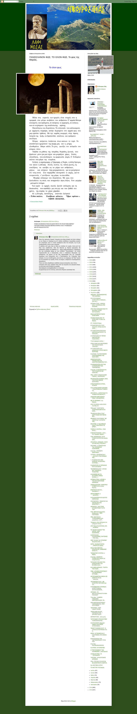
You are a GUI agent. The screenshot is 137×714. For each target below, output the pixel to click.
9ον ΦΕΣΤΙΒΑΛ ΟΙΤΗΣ (96, 665)
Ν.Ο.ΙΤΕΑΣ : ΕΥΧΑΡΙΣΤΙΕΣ (98, 647)
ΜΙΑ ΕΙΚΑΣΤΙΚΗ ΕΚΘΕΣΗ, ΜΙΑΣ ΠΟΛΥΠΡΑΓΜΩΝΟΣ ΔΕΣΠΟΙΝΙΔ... (99, 380)
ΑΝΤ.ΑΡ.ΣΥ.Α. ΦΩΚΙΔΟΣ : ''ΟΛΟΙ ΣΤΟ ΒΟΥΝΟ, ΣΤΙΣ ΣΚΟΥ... (99, 442)
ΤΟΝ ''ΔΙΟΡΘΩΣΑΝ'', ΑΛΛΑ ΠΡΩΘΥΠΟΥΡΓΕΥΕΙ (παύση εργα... (99, 438)
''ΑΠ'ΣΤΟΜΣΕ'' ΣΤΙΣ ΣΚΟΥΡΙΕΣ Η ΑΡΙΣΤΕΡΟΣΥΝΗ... (99, 619)
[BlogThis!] (61, 211)
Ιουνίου (93, 673)
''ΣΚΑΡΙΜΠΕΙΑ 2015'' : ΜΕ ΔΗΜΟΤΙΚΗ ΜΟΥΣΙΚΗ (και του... (98, 583)
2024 (90, 260)
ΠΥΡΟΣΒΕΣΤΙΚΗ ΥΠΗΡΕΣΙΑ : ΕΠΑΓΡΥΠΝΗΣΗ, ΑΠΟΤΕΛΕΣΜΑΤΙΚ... (99, 588)
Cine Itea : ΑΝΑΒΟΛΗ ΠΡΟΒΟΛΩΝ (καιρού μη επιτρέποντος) (98, 558)
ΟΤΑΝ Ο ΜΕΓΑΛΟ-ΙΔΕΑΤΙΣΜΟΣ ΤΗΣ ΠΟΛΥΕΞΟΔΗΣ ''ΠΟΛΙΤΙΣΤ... (99, 345)
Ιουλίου (93, 670)
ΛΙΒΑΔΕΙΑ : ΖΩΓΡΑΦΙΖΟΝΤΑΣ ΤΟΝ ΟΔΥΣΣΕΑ (99, 295)
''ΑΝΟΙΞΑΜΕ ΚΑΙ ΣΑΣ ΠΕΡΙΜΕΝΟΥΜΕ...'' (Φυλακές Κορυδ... (96, 613)
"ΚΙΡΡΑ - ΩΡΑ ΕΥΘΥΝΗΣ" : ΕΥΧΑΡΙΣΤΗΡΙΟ (101, 212)
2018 (90, 274)
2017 (90, 276)
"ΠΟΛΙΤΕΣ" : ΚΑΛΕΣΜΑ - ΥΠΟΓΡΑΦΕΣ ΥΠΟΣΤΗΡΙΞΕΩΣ (102, 104)
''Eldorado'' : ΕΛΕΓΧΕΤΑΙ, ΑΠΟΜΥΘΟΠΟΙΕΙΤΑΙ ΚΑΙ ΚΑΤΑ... (98, 409)
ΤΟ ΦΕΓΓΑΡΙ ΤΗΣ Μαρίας (97, 667)
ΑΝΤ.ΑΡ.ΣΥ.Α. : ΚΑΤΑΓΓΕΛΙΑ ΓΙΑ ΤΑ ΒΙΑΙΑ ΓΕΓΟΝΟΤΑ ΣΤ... (99, 393)
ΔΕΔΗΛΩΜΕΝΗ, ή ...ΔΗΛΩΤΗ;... (95, 494)
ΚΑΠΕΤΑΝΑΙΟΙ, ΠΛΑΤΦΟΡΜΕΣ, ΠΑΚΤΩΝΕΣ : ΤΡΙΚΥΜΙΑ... (99, 536)
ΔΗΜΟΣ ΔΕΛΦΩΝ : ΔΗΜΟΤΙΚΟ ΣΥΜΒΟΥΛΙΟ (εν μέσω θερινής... (99, 486)
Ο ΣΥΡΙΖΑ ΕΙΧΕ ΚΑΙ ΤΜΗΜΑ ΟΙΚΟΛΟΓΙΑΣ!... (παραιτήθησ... (98, 337)
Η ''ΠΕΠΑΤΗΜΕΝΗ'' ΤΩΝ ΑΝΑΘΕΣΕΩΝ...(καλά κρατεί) (99, 650)
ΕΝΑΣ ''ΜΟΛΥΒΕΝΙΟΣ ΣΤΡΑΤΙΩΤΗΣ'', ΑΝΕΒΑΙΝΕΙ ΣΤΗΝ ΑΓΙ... (98, 549)
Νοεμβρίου (94, 285)
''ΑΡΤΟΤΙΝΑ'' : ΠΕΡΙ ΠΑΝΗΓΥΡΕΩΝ (96, 608)
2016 (90, 279)
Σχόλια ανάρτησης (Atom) (43, 309)
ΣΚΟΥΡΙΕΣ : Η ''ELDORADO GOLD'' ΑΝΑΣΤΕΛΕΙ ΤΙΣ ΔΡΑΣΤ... (98, 425)
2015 (90, 281)
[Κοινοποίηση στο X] (63, 211)
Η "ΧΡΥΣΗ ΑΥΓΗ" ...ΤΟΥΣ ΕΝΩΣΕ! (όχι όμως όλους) (102, 195)
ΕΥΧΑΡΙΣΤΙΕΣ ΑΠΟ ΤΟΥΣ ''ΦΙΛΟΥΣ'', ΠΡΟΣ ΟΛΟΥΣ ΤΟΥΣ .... (98, 327)
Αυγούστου (94, 292)
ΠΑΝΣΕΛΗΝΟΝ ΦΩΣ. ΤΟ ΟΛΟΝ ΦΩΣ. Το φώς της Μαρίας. (98, 319)
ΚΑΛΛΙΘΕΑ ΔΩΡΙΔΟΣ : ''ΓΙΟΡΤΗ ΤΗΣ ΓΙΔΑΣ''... (99, 568)
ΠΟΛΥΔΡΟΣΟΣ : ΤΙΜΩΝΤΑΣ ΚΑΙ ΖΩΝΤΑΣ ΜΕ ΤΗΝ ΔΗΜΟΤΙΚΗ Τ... (99, 503)
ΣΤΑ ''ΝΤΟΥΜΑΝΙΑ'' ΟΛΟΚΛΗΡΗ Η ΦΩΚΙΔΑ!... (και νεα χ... (98, 300)
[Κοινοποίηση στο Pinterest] (66, 211)
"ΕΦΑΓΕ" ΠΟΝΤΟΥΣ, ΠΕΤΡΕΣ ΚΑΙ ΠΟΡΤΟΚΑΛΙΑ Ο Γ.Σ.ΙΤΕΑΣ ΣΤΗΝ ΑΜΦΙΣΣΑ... (101, 180)
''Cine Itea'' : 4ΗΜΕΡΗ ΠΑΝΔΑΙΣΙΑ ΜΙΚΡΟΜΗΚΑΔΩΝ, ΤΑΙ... (98, 599)
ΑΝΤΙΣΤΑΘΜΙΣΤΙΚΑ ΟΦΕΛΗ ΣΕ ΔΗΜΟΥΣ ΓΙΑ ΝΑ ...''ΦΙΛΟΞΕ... (99, 578)
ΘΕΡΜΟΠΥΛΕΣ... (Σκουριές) (98, 617)
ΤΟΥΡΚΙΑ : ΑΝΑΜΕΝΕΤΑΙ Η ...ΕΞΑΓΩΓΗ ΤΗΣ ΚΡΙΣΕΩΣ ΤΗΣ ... (99, 456)
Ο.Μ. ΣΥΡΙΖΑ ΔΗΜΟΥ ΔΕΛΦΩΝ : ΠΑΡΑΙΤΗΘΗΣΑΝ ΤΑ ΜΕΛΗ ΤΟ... (99, 389)
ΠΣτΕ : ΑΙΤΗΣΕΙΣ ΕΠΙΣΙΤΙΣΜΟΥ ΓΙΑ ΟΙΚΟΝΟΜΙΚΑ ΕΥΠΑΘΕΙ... (99, 573)
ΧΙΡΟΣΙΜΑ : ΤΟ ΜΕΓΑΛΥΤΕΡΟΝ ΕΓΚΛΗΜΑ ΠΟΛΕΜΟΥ (99, 593)
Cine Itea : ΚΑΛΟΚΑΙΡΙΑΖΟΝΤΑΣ (97, 644)
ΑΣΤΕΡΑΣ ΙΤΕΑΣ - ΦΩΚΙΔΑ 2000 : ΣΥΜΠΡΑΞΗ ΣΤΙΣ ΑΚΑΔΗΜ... (98, 305)
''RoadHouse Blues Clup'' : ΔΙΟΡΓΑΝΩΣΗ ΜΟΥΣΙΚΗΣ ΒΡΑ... (98, 415)
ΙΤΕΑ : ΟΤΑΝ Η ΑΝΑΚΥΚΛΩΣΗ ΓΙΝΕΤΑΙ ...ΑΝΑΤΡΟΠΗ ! (99, 375)
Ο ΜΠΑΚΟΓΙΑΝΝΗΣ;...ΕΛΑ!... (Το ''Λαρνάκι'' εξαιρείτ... (98, 433)
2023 (90, 262)
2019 (90, 272)
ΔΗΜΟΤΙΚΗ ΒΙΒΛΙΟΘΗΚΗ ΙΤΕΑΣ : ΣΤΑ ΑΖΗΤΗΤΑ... (98, 397)
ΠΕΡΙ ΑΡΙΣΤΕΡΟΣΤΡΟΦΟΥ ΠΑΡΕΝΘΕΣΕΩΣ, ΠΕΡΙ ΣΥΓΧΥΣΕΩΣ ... (98, 604)
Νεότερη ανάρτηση (35, 306)
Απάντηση (37, 229)
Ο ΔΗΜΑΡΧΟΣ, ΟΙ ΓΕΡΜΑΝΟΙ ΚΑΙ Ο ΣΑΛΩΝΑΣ (99, 466)
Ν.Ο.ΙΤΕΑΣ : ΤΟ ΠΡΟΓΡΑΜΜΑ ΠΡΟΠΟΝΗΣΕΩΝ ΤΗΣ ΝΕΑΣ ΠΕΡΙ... (99, 355)
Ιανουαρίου (94, 684)
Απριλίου (93, 677)
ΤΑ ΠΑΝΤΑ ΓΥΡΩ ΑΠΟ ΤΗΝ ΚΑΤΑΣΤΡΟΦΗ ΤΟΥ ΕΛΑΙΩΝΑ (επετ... (98, 563)
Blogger (74, 701)
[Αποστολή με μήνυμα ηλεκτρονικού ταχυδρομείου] (59, 211)
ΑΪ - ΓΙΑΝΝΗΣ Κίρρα (96, 323)
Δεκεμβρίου (94, 283)
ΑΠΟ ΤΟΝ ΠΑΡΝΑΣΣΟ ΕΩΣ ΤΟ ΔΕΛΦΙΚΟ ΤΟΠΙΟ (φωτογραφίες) (99, 310)
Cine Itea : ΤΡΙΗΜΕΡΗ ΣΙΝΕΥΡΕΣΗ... (97, 451)
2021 (90, 267)
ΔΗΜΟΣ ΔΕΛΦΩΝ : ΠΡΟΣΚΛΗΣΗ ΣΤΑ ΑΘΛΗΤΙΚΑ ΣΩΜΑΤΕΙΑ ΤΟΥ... (99, 361)
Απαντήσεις (39, 233)
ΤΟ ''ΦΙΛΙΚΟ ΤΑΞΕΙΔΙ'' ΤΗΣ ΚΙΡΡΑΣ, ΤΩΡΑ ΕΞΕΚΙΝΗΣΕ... (98, 531)
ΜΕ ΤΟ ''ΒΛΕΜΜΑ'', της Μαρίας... (97, 401)
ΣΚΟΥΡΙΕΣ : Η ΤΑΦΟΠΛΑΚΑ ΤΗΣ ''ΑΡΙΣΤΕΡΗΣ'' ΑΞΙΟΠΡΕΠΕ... (98, 447)
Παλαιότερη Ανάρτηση (75, 306)
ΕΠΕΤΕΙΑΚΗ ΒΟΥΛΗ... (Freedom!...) (97, 490)
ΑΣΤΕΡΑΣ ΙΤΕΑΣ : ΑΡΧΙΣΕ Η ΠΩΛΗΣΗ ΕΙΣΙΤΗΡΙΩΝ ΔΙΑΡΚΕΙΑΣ (98, 481)
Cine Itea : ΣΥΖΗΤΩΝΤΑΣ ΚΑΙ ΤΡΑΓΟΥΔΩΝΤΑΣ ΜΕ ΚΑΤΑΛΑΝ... (98, 371)
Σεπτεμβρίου (94, 290)
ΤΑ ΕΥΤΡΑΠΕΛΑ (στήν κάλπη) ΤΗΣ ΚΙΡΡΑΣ (102, 227)
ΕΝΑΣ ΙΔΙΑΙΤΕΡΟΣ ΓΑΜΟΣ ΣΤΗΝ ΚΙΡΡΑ (98, 314)
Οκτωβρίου (94, 288)
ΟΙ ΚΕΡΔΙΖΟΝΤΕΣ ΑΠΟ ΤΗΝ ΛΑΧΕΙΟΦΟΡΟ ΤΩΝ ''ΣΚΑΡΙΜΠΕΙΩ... (98, 366)
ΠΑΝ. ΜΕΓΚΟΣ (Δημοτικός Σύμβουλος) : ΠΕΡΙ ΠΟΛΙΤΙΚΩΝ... (98, 513)
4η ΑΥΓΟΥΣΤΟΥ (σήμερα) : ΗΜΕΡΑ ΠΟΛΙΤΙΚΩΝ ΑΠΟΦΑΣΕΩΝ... (98, 624)
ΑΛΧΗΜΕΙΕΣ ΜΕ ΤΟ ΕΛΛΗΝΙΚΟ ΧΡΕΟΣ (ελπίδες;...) (97, 476)
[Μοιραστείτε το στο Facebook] (65, 211)
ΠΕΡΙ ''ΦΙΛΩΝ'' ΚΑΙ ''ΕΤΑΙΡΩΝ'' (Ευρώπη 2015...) (99, 541)
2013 (90, 690)
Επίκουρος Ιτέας (43, 237)
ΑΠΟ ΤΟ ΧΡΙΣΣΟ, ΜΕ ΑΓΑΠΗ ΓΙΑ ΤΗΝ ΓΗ (98, 405)
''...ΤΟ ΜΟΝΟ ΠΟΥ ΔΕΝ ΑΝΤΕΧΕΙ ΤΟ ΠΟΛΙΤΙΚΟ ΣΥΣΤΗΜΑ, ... (98, 461)
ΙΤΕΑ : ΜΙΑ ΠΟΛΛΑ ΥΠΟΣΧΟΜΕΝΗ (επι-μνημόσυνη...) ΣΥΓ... (97, 518)
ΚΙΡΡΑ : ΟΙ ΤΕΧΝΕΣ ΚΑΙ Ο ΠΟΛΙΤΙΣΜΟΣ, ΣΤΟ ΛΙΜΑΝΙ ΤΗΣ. (99, 635)
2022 (90, 264)
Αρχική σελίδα (54, 306)
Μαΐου (92, 675)
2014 (90, 687)
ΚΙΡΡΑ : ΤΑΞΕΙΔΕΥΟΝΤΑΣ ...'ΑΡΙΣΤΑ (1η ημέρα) (97, 544)
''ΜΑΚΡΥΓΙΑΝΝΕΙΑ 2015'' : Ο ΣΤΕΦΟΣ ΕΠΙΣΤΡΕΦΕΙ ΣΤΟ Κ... (99, 630)
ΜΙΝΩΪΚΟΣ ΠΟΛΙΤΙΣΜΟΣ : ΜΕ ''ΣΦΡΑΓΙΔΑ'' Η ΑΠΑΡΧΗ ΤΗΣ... (99, 420)
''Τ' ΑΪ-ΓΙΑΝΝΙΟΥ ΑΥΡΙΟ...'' (97, 341)
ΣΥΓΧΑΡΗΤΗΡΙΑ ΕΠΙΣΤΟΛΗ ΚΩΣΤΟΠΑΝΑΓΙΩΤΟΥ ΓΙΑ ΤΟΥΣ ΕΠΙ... (98, 332)
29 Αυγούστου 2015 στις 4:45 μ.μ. (60, 237)
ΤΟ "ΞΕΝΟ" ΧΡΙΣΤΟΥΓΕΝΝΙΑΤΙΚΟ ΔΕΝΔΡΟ (102, 119)
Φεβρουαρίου (94, 682)
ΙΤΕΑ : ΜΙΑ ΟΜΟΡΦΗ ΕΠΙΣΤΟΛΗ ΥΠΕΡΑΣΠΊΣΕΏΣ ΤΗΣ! (102, 164)
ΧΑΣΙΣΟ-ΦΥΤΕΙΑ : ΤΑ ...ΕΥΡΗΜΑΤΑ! (96, 654)
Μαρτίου (93, 680)
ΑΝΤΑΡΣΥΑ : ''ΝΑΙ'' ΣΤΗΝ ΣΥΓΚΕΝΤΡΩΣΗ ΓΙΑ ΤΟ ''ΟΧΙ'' (98, 508)
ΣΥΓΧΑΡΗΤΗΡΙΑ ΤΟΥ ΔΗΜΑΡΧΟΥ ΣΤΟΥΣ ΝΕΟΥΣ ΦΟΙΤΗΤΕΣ (99, 350)
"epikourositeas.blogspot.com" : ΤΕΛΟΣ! (102, 242)
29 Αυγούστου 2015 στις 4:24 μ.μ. (50, 221)
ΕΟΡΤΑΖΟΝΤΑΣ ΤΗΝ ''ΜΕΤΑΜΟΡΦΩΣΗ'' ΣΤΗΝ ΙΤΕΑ (98, 640)
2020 (90, 269)
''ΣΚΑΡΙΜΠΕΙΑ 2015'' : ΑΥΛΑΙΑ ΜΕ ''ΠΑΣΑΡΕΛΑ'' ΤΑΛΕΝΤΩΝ (98, 470)
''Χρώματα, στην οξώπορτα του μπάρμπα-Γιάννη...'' (99, 523)
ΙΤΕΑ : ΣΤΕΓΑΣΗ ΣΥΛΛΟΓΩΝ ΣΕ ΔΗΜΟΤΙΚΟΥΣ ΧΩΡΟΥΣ (99, 662)
